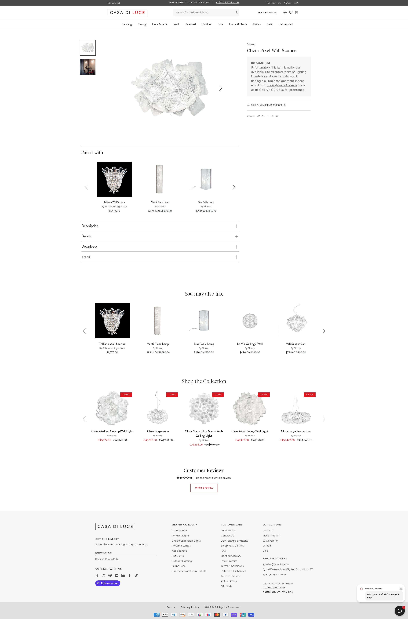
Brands (257, 24)
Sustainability (270, 540)
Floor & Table (160, 24)
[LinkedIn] (116, 575)
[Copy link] (258, 116)
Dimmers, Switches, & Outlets (188, 571)
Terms (171, 607)
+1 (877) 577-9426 (227, 2)
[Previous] (87, 187)
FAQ (223, 550)
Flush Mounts (179, 530)
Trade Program (271, 535)
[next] (220, 87)
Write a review (204, 488)
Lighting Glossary (231, 555)
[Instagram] (103, 575)
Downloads (89, 246)
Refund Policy (229, 581)
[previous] (119, 87)
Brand (85, 256)
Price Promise (229, 561)
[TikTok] (136, 575)
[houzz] (123, 575)
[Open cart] (296, 12)
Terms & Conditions (232, 566)
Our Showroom (273, 2)
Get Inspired (285, 24)
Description (89, 225)
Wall (176, 24)
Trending (127, 24)
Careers (267, 545)
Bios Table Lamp (206, 202)
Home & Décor (238, 24)
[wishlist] (290, 12)
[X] (272, 116)
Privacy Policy (112, 559)
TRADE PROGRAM (267, 12)
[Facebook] (268, 116)
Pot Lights (177, 555)
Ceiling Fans (178, 566)
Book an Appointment (234, 540)
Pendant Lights (180, 535)
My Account (228, 530)
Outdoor (207, 24)
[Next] (232, 187)
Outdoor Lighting (181, 561)
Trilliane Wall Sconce (114, 202)
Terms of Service (230, 576)
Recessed (190, 24)
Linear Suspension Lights (186, 540)
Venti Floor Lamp (160, 202)
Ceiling (142, 24)
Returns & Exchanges (233, 571)
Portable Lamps (181, 545)
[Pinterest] (277, 116)
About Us (268, 530)
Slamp (251, 44)
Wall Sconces (179, 550)
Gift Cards (226, 586)
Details (86, 236)
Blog (265, 550)
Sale (269, 24)
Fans (220, 24)
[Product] (112, 408)
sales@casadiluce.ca (282, 85)
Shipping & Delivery (232, 545)
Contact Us (293, 2)
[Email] (263, 116)
